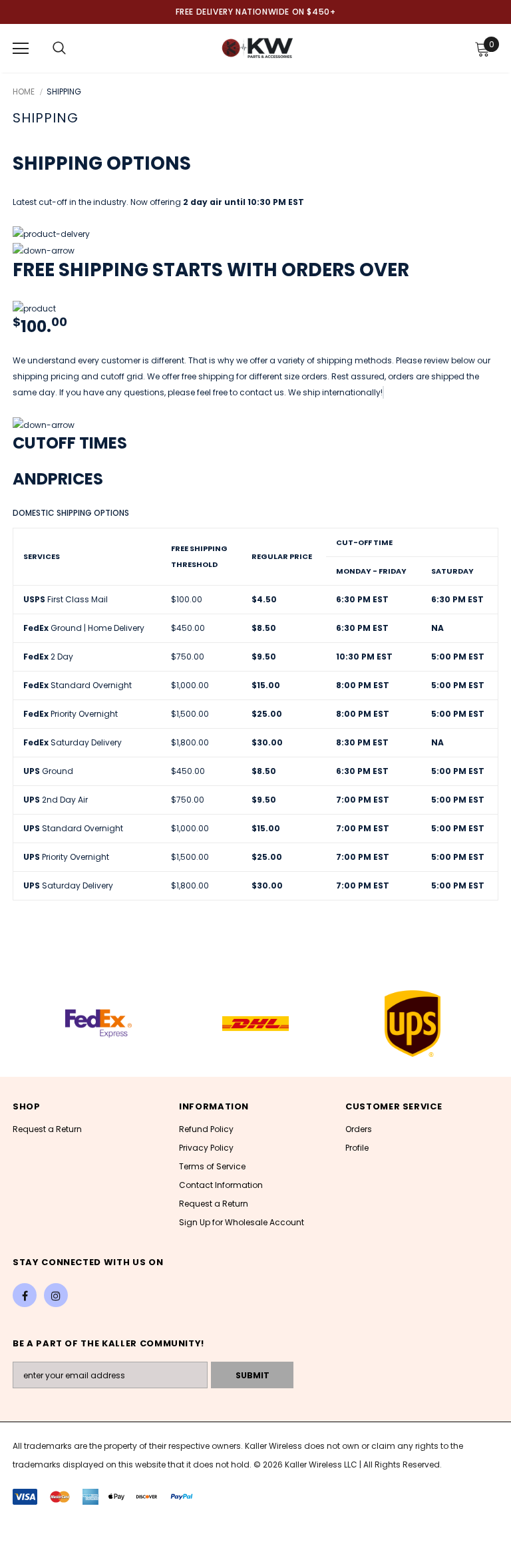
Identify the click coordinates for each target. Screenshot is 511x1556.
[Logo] (257, 48)
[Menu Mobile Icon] (21, 49)
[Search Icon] (59, 48)
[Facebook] (25, 1295)
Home (24, 91)
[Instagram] (56, 1295)
